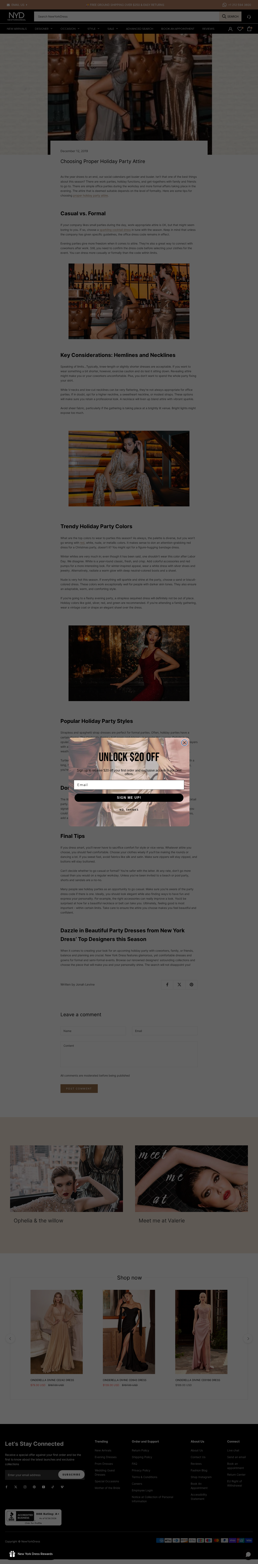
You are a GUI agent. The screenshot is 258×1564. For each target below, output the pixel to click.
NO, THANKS (129, 809)
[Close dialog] (184, 743)
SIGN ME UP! (129, 797)
